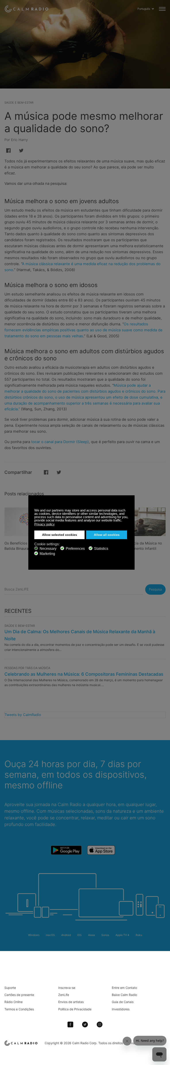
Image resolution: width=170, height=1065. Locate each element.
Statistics (101, 548)
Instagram (99, 1024)
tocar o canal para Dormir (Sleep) (60, 442)
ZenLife (63, 995)
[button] (123, 520)
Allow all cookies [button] (107, 534)
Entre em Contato (124, 988)
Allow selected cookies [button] (59, 534)
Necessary (48, 548)
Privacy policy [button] (44, 524)
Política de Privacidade (74, 1009)
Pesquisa (155, 589)
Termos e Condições (19, 1009)
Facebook (70, 1024)
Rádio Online (13, 1002)
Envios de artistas (71, 1002)
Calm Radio (27, 9)
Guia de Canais (122, 1002)
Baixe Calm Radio (124, 995)
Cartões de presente (19, 995)
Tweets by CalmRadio (23, 714)
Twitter (85, 1024)
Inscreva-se (66, 988)
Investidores (120, 1009)
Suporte (10, 988)
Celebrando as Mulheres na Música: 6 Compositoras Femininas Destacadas (83, 674)
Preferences (75, 548)
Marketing (47, 553)
